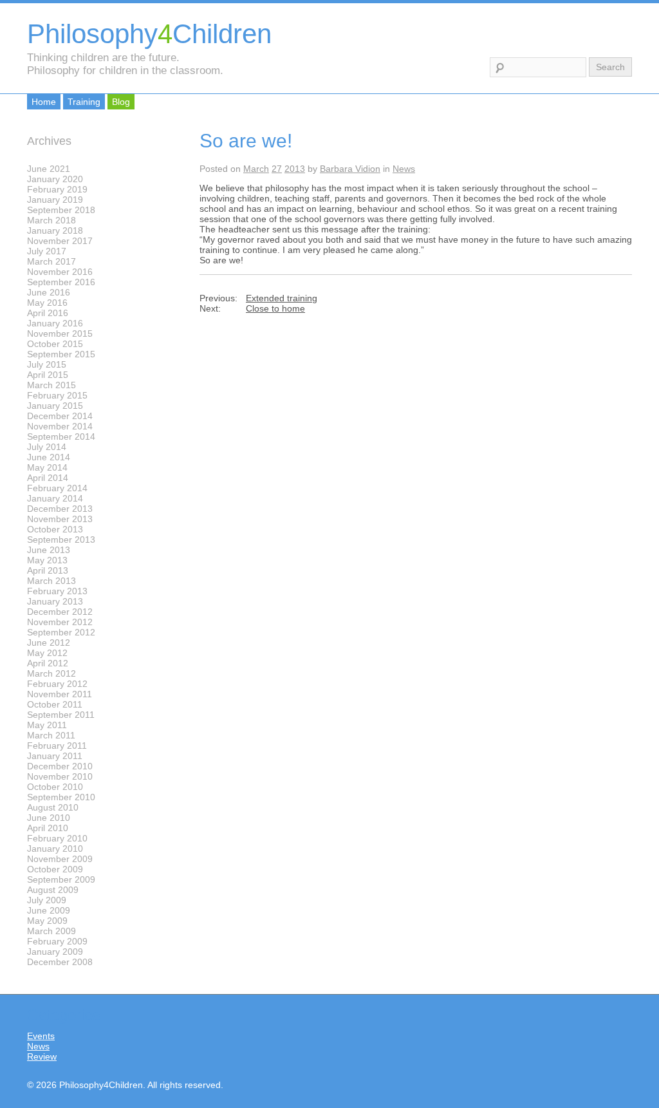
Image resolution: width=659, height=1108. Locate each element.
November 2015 (60, 333)
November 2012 (60, 622)
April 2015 (47, 375)
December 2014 (60, 416)
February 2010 (57, 838)
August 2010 (53, 807)
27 (277, 169)
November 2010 (60, 776)
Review (42, 1056)
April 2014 (47, 478)
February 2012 (57, 684)
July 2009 (46, 900)
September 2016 (61, 282)
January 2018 (55, 230)
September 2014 (61, 436)
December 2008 (60, 962)
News (404, 169)
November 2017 (60, 241)
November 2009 (60, 859)
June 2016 (48, 292)
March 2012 (51, 673)
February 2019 (57, 189)
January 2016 (55, 323)
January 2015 (55, 405)
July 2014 (46, 447)
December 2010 (60, 766)
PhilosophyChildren (149, 34)
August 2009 (53, 890)
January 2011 (54, 756)
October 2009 (55, 869)
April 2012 (47, 663)
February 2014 (57, 488)
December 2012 (60, 611)
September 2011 (61, 714)
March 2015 (51, 385)
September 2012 (61, 632)
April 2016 (47, 313)
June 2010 (48, 817)
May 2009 (47, 921)
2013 (294, 169)
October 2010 (55, 787)
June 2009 (48, 910)
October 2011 (54, 704)
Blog (121, 102)
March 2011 (51, 735)
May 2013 (47, 560)
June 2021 (48, 169)
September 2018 (61, 210)
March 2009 (51, 931)
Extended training (281, 298)
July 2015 (46, 364)
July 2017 (46, 251)
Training (84, 102)
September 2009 (61, 879)
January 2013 (55, 601)
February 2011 (57, 745)
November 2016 (60, 272)
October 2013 (55, 529)
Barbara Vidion (350, 169)
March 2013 (51, 581)
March (256, 169)
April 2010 (47, 828)
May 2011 (47, 725)
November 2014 (60, 426)
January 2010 (55, 848)
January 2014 (55, 498)
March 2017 (51, 261)
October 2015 (55, 344)
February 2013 (57, 591)
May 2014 (47, 467)
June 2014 (48, 457)
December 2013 (60, 508)
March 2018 (51, 220)
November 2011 (59, 694)
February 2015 (57, 395)
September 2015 (61, 354)
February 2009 (57, 941)
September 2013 (61, 539)
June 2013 (48, 550)
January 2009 (55, 951)
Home (44, 102)
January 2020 (55, 179)
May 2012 (47, 653)
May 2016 (47, 302)
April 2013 (47, 570)
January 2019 (55, 199)
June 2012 (48, 642)
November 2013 (60, 519)
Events (41, 1036)
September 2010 (61, 797)
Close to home (275, 308)
